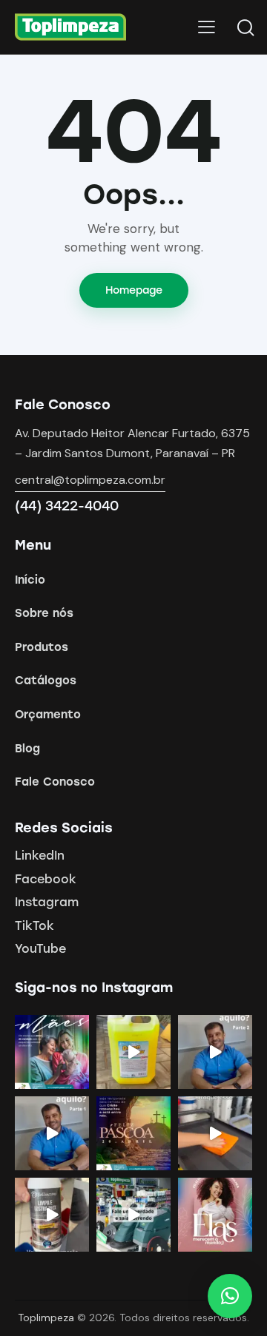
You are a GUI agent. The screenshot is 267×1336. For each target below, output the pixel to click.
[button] (230, 1296)
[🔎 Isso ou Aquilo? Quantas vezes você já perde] (52, 1133)
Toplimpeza (46, 1317)
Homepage (133, 290)
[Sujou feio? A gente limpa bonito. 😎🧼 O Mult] (133, 1052)
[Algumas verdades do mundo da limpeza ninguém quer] (133, 1215)
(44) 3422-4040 (67, 506)
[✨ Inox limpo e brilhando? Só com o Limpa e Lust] (52, 1215)
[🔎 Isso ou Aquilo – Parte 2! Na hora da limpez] (215, 1052)
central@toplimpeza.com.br (90, 479)
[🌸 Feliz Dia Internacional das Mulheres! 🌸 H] (215, 1215)
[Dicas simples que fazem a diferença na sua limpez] (215, 1133)
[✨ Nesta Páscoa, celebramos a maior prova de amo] (133, 1133)
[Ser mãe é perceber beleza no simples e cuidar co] (52, 1052)
